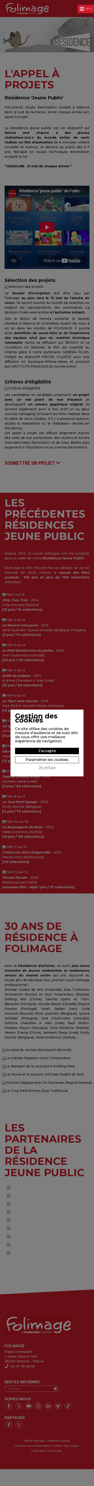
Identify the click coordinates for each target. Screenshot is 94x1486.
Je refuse (47, 768)
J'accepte (47, 751)
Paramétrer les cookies (47, 760)
